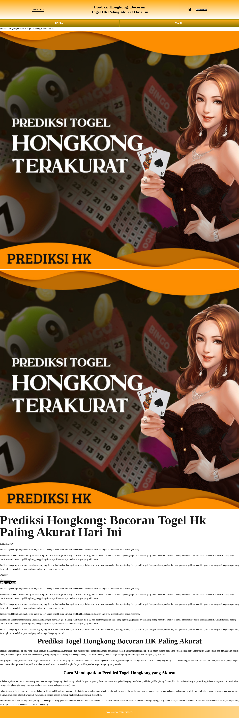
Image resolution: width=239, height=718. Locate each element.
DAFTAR (59, 23)
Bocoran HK (58, 650)
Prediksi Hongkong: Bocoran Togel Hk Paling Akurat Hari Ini (27, 28)
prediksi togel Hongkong (98, 664)
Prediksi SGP (38, 9)
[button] (8, 582)
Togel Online (201, 10)
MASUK (179, 23)
